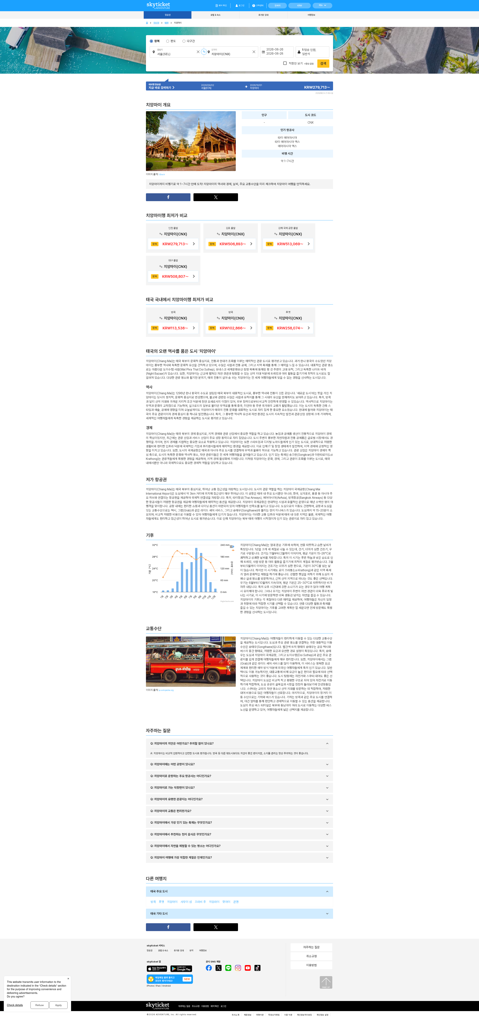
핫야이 (226, 902)
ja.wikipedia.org (166, 690)
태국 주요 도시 (159, 891)
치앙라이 (214, 902)
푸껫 (161, 902)
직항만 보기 (301, 63)
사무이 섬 (186, 902)
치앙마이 (172, 902)
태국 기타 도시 (159, 913)
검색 (323, 63)
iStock (162, 174)
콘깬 (236, 902)
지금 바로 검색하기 (160, 88)
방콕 (153, 902)
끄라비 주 (200, 902)
